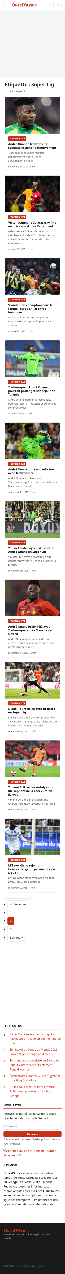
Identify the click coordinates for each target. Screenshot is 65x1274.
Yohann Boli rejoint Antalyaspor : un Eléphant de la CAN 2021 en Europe (31, 790)
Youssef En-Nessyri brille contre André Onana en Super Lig (31, 550)
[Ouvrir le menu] (6, 5)
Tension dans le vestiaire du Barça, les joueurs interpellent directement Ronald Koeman (34, 1065)
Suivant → (16, 937)
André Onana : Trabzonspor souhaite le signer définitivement (32, 146)
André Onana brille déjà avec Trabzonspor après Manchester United (30, 630)
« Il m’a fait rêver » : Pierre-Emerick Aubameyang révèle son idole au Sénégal (32, 1091)
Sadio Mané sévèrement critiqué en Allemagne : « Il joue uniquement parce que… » (35, 1038)
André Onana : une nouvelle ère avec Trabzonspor (31, 471)
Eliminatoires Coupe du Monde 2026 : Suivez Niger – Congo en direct (34, 1052)
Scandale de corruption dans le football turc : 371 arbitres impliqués (30, 308)
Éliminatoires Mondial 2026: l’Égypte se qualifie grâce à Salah (35, 1078)
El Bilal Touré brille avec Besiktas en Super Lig (31, 710)
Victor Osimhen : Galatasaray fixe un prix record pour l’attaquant (32, 224)
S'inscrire (32, 1134)
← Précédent (18, 904)
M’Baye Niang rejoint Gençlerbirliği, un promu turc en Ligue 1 (31, 869)
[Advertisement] (32, 43)
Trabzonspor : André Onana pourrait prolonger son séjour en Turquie (31, 390)
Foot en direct (17, 138)
